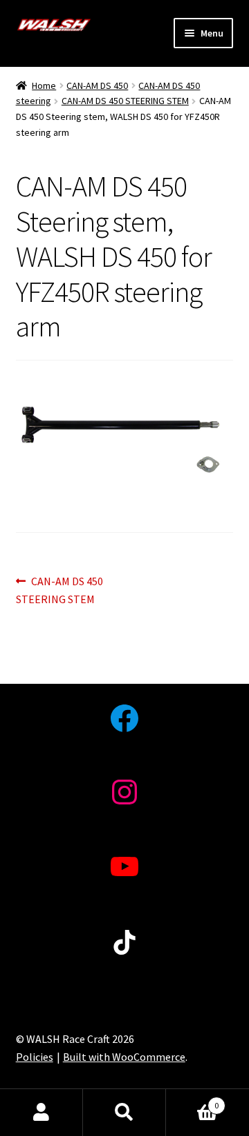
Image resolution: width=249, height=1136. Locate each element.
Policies (34, 1057)
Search (124, 1112)
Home (44, 85)
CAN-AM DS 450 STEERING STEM (125, 100)
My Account (41, 1112)
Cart (192, 1100)
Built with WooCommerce (124, 1057)
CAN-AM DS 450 (97, 85)
